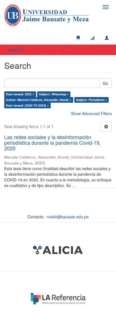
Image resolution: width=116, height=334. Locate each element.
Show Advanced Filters (91, 113)
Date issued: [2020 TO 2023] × (27, 105)
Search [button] (15, 49)
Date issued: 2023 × (20, 94)
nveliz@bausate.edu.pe (68, 216)
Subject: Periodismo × (91, 100)
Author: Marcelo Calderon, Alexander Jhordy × (38, 100)
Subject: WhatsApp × (54, 94)
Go (105, 83)
